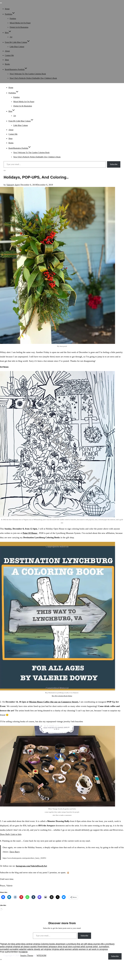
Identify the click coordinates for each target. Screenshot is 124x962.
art (6, 944)
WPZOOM (41, 955)
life (102, 944)
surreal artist (79, 946)
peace (27, 946)
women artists (71, 949)
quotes (33, 946)
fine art (80, 944)
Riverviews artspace (47, 946)
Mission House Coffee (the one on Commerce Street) (53, 702)
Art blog (11, 944)
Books (7, 64)
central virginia (33, 944)
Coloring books (48, 944)
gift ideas (88, 944)
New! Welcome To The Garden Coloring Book (28, 74)
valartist (22, 949)
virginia (47, 949)
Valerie (9, 185)
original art (18, 946)
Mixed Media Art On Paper (20, 23)
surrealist (13, 949)
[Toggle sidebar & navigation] (5, 170)
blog (23, 944)
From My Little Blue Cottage (16, 42)
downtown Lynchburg (66, 944)
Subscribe (113, 164)
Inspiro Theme (26, 955)
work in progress (100, 949)
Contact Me (9, 55)
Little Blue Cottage (17, 47)
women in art (85, 949)
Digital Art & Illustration (19, 27)
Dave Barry (15, 852)
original (8, 946)
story (70, 946)
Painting (13, 18)
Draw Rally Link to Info (10, 834)
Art (11, 37)
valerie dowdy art (35, 949)
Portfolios (8, 14)
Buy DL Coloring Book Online (62, 696)
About (7, 51)
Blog (7, 33)
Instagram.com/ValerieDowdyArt (31, 866)
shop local (62, 946)
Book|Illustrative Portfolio (15, 69)
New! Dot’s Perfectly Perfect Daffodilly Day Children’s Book (33, 78)
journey (96, 944)
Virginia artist (58, 949)
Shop (7, 60)
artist (18, 944)
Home (7, 9)
